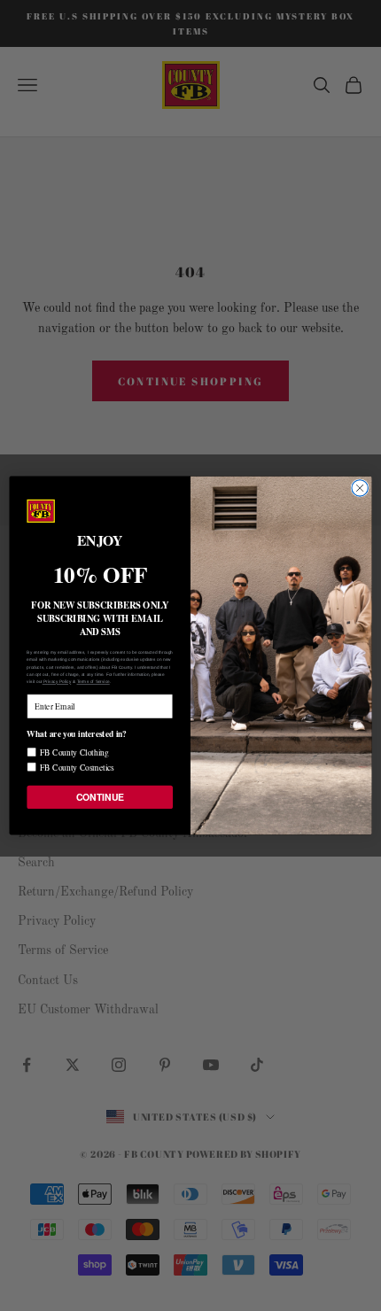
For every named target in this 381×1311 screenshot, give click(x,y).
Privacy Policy (57, 681)
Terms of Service (93, 681)
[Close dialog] (360, 488)
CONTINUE (100, 796)
